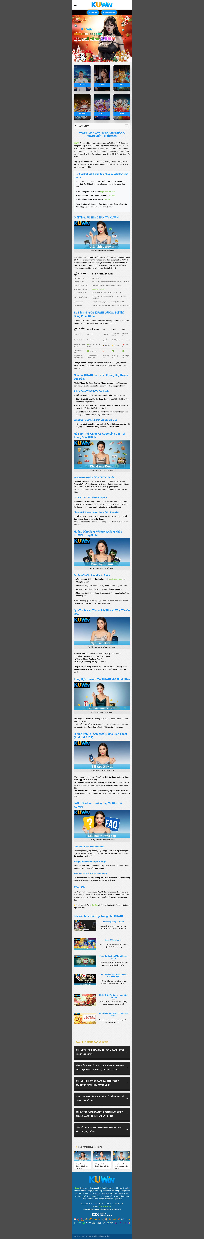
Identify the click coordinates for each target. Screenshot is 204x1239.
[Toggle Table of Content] (125, 126)
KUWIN (76, 143)
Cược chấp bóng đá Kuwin (113, 922)
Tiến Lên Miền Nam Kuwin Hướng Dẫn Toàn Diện (113, 976)
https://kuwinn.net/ (107, 192)
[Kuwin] (102, 4)
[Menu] (75, 5)
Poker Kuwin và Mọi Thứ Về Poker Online (113, 957)
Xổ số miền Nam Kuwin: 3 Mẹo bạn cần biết (113, 1014)
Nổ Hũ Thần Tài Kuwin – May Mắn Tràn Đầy (113, 996)
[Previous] (73, 928)
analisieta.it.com (115, 579)
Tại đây (112, 196)
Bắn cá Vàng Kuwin (113, 940)
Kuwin (77, 1188)
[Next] (130, 928)
